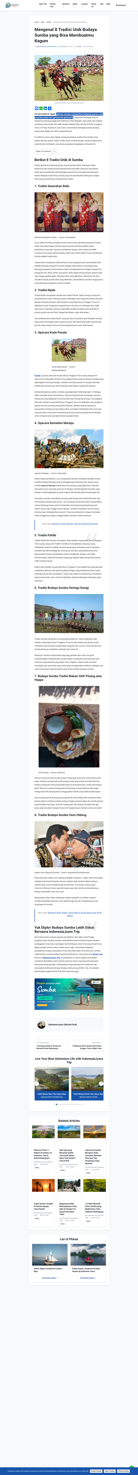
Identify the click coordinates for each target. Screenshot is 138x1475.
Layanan (84, 4)
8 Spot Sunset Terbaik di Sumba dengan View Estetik (43, 1206)
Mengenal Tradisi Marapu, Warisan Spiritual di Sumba (75, 523)
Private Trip (53, 5)
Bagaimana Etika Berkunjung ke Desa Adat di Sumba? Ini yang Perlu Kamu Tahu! (68, 1209)
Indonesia (122, 5)
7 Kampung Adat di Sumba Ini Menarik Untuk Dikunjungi (48, 1047)
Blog (108, 4)
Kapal (75, 4)
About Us (93, 5)
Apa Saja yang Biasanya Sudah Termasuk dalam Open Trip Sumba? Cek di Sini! (67, 1155)
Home (36, 22)
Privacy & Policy (123, 1471)
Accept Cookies (96, 1471)
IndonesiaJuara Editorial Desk (47, 46)
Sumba (48, 22)
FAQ (101, 4)
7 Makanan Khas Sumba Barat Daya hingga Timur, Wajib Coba (87, 1047)
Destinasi (65, 4)
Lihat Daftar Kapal (49, 1278)
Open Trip (43, 4)
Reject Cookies (110, 1471)
